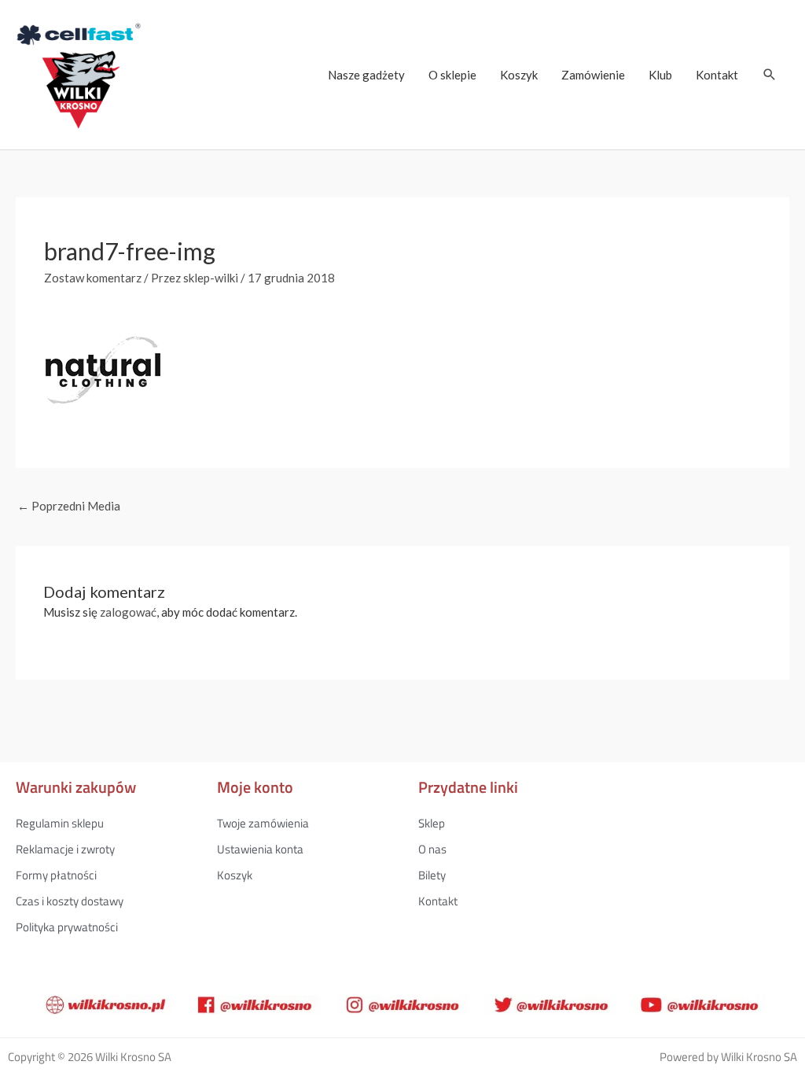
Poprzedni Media (68, 506)
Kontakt (717, 75)
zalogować (128, 612)
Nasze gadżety (366, 75)
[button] (769, 75)
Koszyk (519, 75)
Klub (660, 75)
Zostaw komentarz (93, 278)
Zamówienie (593, 75)
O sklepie (452, 75)
